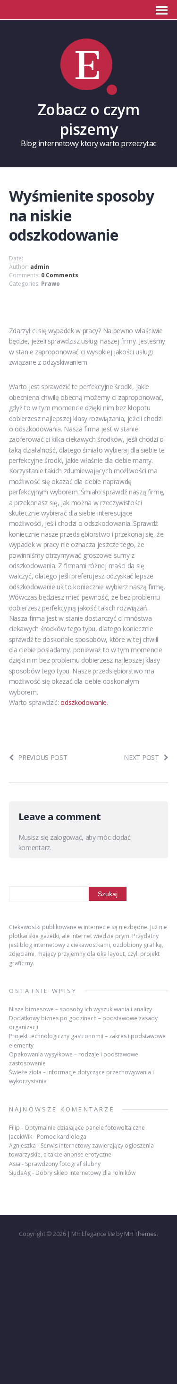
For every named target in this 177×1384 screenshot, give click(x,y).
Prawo (50, 284)
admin (39, 267)
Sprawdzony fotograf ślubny (63, 1164)
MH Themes (140, 1233)
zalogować (66, 837)
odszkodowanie (83, 702)
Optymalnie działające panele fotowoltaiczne (85, 1128)
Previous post (42, 757)
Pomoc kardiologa (61, 1137)
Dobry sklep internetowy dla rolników (85, 1173)
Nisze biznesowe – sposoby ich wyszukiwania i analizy (80, 1009)
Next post (141, 757)
